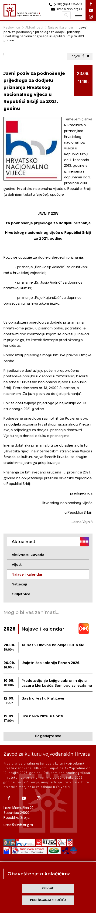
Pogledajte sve (48, 736)
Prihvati (48, 888)
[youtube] (25, 798)
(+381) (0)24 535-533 (67, 4)
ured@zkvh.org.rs (18, 825)
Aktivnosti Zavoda (28, 554)
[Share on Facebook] (83, 56)
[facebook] (10, 798)
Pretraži (66, 15)
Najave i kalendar (60, 27)
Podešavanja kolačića (48, 900)
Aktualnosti (34, 27)
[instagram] (40, 798)
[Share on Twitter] (88, 56)
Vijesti (17, 564)
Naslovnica (11, 27)
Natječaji (19, 584)
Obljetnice (21, 594)
